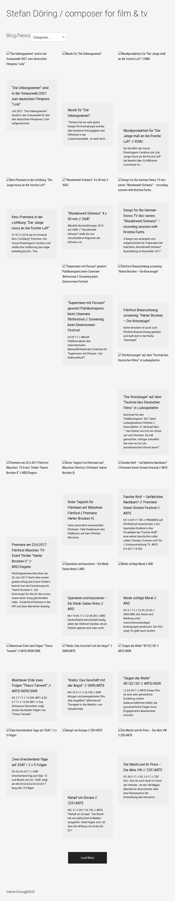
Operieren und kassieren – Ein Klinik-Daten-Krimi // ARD (87, 603)
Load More (87, 858)
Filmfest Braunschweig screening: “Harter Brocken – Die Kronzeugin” (143, 315)
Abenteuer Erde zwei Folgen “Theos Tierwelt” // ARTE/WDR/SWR (31, 685)
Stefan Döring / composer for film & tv (76, 14)
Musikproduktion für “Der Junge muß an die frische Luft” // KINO (142, 136)
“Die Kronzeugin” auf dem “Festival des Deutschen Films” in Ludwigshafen (142, 402)
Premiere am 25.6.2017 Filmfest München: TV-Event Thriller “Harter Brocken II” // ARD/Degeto (29, 556)
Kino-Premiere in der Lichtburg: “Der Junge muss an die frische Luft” (30, 222)
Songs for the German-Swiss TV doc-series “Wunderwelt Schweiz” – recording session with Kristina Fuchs (141, 221)
